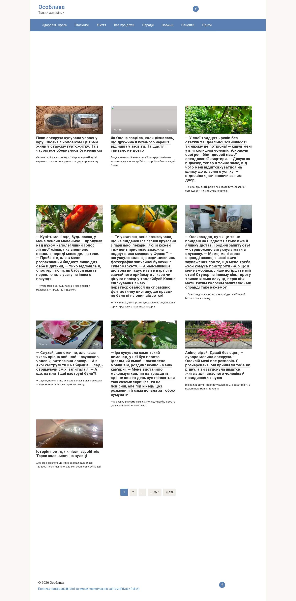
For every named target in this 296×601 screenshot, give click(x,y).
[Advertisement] (148, 65)
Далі (169, 492)
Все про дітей (124, 25)
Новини (167, 25)
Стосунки (82, 25)
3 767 (155, 492)
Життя (101, 25)
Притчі (207, 25)
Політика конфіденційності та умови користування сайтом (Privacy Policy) (89, 589)
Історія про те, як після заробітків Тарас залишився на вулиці (67, 453)
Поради (148, 25)
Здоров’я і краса (54, 25)
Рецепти (187, 25)
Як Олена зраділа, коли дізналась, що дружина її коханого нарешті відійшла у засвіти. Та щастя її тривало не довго (142, 144)
